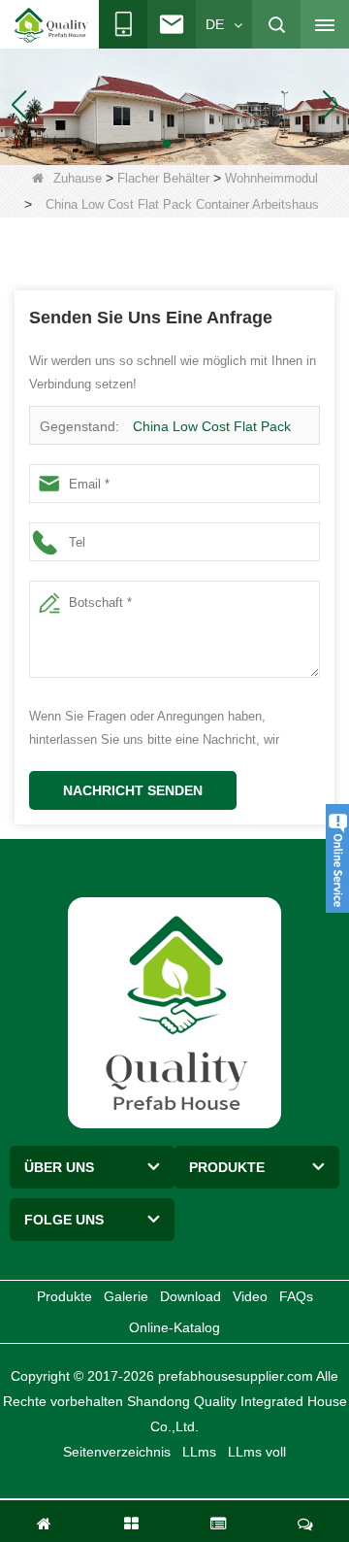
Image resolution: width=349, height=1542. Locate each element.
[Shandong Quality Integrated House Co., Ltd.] (51, 25)
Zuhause (77, 178)
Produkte (64, 1296)
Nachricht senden (133, 790)
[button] (151, 144)
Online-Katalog (174, 1327)
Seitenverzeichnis (117, 1451)
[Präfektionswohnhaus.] (174, 103)
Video (250, 1296)
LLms (199, 1451)
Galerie (126, 1296)
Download (190, 1296)
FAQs (296, 1296)
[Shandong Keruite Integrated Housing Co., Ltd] (174, 1012)
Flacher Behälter (163, 178)
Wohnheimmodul (271, 178)
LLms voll (257, 1451)
